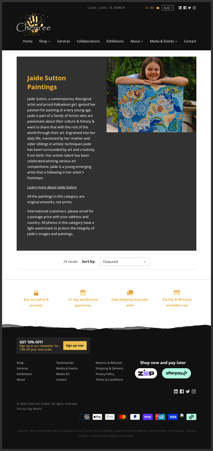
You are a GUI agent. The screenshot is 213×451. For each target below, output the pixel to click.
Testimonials (65, 363)
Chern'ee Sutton (38, 404)
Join (103, 8)
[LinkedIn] (180, 7)
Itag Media (34, 409)
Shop (20, 363)
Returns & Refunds (109, 363)
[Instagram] (194, 7)
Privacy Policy (105, 374)
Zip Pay (168, 299)
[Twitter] (189, 7)
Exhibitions (24, 374)
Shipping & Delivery (109, 368)
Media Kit (62, 374)
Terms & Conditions (109, 380)
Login (92, 8)
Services (22, 368)
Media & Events (67, 368)
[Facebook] (184, 7)
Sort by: (88, 261)
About (21, 380)
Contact (61, 380)
